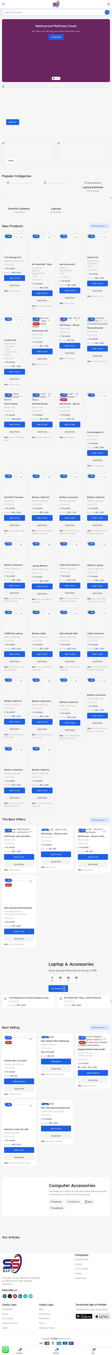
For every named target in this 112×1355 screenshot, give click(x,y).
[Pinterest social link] (15, 1296)
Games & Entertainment (38, 272)
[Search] (107, 12)
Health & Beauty (11, 261)
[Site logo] (56, 3)
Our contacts (8, 1318)
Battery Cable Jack (40, 500)
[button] (14, 278)
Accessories (37, 268)
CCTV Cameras (81, 1268)
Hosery (7, 1064)
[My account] (108, 4)
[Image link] (12, 1263)
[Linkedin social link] (20, 1296)
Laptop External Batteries (15, 914)
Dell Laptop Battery (13, 911)
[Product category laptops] (56, 198)
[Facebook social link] (5, 1296)
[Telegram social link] (31, 1296)
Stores (5, 1313)
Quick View (14, 285)
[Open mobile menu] (3, 4)
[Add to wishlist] (21, 237)
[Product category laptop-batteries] (93, 187)
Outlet (5, 1328)
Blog (41, 1309)
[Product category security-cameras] (19, 198)
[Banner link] (56, 112)
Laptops (78, 1264)
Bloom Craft (37, 334)
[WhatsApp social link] (25, 1296)
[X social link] (10, 1296)
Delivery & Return (10, 1323)
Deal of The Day (85, 1053)
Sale (22, 261)
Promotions (7, 1309)
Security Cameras (12, 1133)
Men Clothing (17, 1064)
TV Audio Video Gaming (11, 353)
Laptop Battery (81, 1259)
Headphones (80, 1278)
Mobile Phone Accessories (93, 262)
